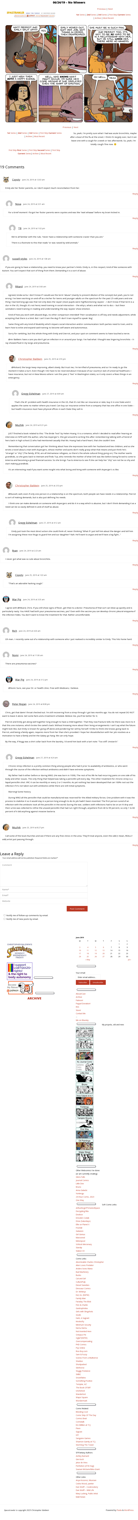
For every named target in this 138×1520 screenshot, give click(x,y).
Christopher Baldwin (30, 359)
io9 (77, 1435)
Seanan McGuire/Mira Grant (88, 1469)
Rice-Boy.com (81, 1351)
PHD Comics (81, 1344)
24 (80, 956)
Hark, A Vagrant (82, 1318)
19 (96, 953)
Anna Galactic (81, 1190)
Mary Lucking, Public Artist (87, 1493)
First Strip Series (120, 14)
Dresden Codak (82, 1218)
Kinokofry (80, 1321)
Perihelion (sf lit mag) (85, 1466)
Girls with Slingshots (84, 1311)
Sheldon (79, 1361)
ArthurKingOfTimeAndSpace (88, 1208)
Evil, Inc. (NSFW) (82, 1295)
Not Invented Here (83, 1331)
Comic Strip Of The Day (86, 1415)
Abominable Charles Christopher (90, 1262)
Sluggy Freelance (83, 1371)
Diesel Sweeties (82, 1285)
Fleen (78, 1428)
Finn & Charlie (82, 1305)
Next (110, 9)
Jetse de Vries (81, 1462)
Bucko (78, 1275)
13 (103, 950)
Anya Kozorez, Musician (86, 1480)
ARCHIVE (34, 998)
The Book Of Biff (83, 1387)
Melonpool (80, 1241)
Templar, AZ (81, 1384)
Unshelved (80, 1390)
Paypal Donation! (83, 1003)
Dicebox (79, 1214)
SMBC (78, 1374)
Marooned (80, 1237)
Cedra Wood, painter (85, 1483)
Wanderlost (81, 1394)
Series (80, 14)
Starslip (79, 1247)
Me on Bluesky (82, 1020)
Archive (98, 18)
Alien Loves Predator (85, 1265)
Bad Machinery (82, 1272)
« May (87, 960)
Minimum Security (83, 1324)
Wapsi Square (82, 1397)
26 (96, 956)
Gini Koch (80, 1459)
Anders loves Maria (84, 1268)
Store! (78, 1010)
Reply (135, 193)
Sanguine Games (83, 1438)
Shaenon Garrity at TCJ (85, 1441)
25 (88, 956)
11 (88, 950)
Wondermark (81, 1400)
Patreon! (79, 1000)
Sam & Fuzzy (81, 1354)
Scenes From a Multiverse (87, 1357)
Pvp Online (80, 1348)
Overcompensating (84, 1341)
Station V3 (80, 1251)
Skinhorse (80, 1367)
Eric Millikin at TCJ (83, 1425)
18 (88, 953)
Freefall (79, 1228)
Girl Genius (80, 1234)
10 (80, 950)
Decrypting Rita (82, 1211)
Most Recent (108, 18)
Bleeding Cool (82, 1412)
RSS (77, 1007)
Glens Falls (80, 1177)
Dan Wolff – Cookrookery (87, 1487)
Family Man (81, 1298)
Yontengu (80, 1193)
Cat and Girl (81, 1278)
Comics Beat (81, 1418)
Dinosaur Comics (83, 1288)
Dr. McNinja (81, 1291)
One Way (80, 1200)
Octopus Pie (81, 1334)
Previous (101, 9)
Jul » (129, 960)
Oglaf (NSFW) (81, 1338)
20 (103, 953)
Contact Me (81, 1013)
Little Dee (80, 1183)
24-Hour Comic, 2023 (85, 1197)
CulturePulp (81, 1282)
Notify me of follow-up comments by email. (27, 915)
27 (103, 956)
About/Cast (80, 993)
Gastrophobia (82, 1308)
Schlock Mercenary (84, 1244)
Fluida (119, 1510)
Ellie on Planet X (82, 1224)
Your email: (80, 973)
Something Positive (84, 1381)
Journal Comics (82, 1180)
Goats (78, 1315)
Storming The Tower (85, 1445)
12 (96, 950)
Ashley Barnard (82, 1456)
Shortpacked (81, 1364)
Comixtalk (80, 1421)
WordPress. (129, 1510)
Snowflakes (81, 1377)
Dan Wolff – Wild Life (85, 1490)
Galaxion (79, 1231)
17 (80, 953)
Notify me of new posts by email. (22, 919)
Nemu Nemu (81, 1328)
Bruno (78, 1187)
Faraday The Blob (83, 1301)
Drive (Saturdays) (83, 1221)
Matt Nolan (80, 1497)
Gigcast (79, 1431)
